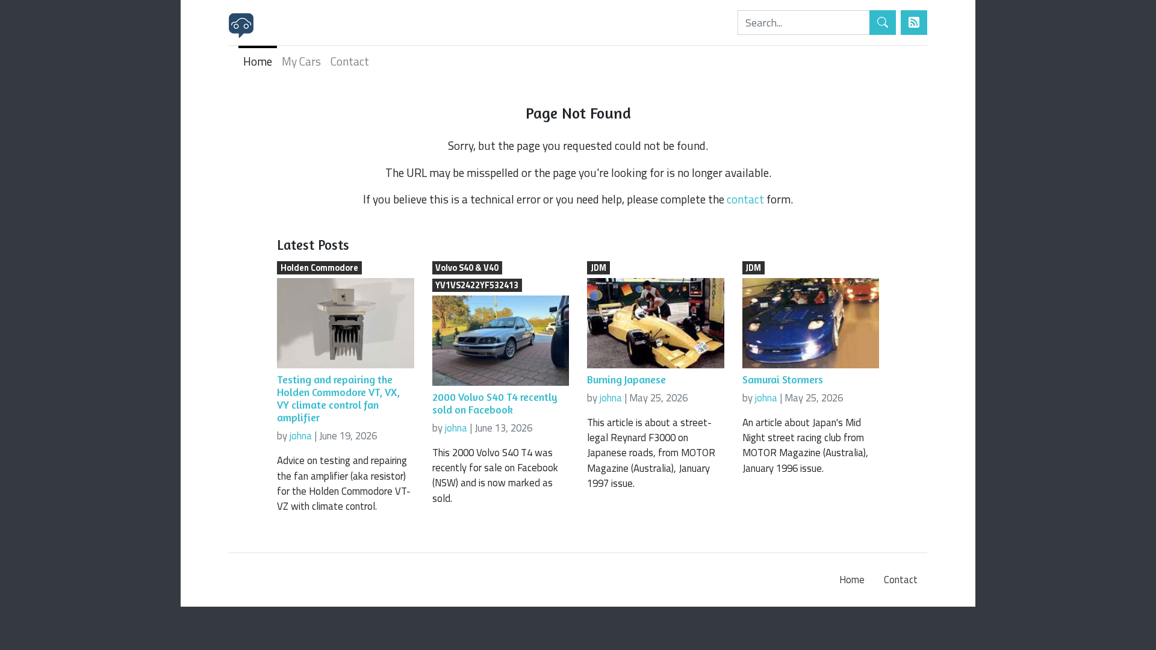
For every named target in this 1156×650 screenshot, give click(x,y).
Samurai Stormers (782, 379)
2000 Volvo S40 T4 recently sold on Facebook (495, 403)
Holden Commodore (319, 267)
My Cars (301, 61)
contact (745, 199)
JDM (598, 267)
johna (301, 436)
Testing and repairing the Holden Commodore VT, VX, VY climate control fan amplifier (338, 398)
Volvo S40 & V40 (467, 267)
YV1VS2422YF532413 (476, 285)
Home (257, 61)
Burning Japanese (626, 379)
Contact (350, 61)
